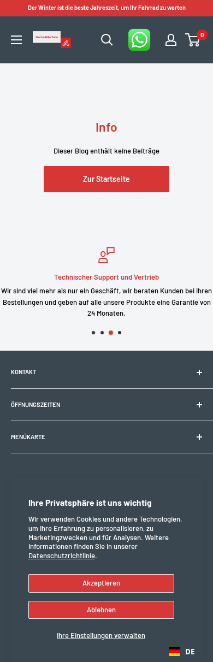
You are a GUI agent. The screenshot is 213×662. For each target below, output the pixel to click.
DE (189, 652)
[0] (193, 39)
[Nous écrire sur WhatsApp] (139, 39)
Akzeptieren (101, 582)
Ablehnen (101, 609)
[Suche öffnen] (107, 40)
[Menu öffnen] (16, 40)
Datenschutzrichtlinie (61, 555)
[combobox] (182, 651)
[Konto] (170, 40)
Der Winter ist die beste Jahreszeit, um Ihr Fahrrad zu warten (107, 7)
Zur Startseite (106, 179)
